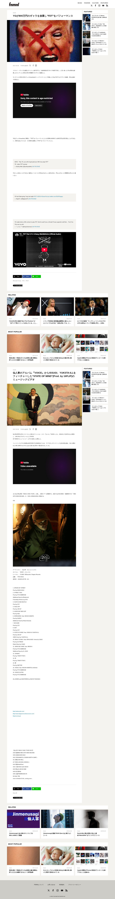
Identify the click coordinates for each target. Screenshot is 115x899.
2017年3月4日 (36, 166)
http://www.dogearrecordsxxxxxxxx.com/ (23, 713)
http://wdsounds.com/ (18, 711)
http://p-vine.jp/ (17, 716)
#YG (23, 280)
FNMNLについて (39, 884)
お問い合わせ (51, 884)
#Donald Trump (17, 280)
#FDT (35, 196)
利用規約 (61, 884)
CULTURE (95, 3)
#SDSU (39, 196)
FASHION (87, 3)
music (14, 12)
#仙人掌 (15, 793)
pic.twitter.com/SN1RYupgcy (55, 196)
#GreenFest (44, 196)
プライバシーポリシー (74, 884)
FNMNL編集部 (24, 65)
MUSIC (80, 3)
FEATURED (104, 3)
